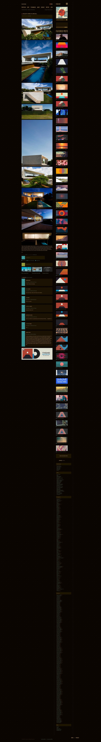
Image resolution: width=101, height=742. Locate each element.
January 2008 (59, 711)
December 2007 (59, 712)
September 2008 (59, 704)
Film (57, 523)
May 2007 (58, 716)
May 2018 (58, 604)
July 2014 (58, 643)
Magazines (58, 546)
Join (51, 7)
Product (58, 562)
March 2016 (58, 627)
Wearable (58, 586)
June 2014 (58, 644)
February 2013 (59, 658)
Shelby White (58, 468)
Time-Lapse (58, 577)
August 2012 (58, 663)
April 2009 (58, 698)
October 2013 (59, 651)
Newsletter (58, 553)
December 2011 (59, 670)
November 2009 (59, 692)
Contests (58, 512)
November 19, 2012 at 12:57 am (31, 316)
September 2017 (59, 611)
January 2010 (59, 690)
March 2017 (58, 616)
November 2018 (59, 601)
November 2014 (59, 640)
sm (26, 297)
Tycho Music (33, 7)
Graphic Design (59, 529)
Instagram (58, 536)
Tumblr (58, 579)
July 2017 (58, 613)
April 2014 (58, 646)
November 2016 (59, 620)
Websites (58, 588)
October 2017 (59, 610)
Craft (57, 514)
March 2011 (58, 678)
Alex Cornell (58, 467)
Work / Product (75, 737)
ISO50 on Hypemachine (60, 479)
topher (27, 323)
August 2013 (58, 653)
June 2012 (58, 665)
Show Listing (58, 571)
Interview (58, 538)
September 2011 (59, 673)
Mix (57, 549)
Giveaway (58, 528)
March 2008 (58, 709)
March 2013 (58, 657)
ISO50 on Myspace (59, 480)
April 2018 (58, 605)
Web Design (58, 587)
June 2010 (58, 686)
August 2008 (58, 705)
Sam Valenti (58, 469)
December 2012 (59, 660)
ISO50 (57, 541)
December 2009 (59, 691)
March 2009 (58, 699)
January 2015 (59, 638)
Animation (58, 501)
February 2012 (59, 668)
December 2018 (59, 600)
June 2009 (58, 696)
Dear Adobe (58, 515)
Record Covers (59, 567)
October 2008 (59, 703)
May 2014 (58, 645)
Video (57, 584)
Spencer (28, 306)
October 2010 (59, 682)
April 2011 (58, 677)
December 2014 (59, 639)
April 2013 (58, 656)
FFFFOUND (58, 477)
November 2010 (59, 681)
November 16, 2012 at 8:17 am (31, 282)
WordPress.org (59, 730)
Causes (58, 509)
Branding (58, 507)
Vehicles (58, 583)
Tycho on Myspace (59, 493)
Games (58, 526)
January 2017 (59, 618)
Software (58, 573)
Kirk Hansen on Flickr (60, 486)
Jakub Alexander (59, 466)
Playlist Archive (62, 20)
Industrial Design (59, 534)
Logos (57, 545)
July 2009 (58, 695)
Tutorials (58, 580)
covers (58, 513)
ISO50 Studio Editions (60, 484)
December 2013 (59, 649)
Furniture (58, 525)
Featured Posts (62, 31)
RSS (51, 4)
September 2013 (59, 652)
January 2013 (59, 659)
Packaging (58, 554)
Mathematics (58, 547)
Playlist (62, 4)
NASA (57, 552)
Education (58, 519)
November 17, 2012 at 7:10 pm (31, 308)
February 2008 (59, 710)
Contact (43, 7)
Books (57, 506)
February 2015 (59, 637)
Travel (57, 578)
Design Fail (58, 516)
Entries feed (58, 728)
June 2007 (58, 715)
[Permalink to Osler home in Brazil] (29, 13)
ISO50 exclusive (59, 542)
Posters (58, 559)
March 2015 (58, 636)
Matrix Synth (58, 488)
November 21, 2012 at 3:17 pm (31, 325)
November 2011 (59, 671)
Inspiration (58, 535)
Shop (28, 7)
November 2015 (59, 629)
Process (58, 561)
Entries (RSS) (43, 739)
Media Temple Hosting (62, 460)
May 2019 (58, 598)
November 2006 (59, 721)
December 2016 (59, 619)
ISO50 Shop (58, 483)
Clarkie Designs (59, 476)
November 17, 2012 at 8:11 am (31, 299)
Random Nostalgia (59, 566)
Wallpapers (58, 585)
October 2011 (58, 672)
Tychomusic (58, 494)
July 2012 (58, 664)
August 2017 (58, 612)
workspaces (58, 590)
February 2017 (59, 617)
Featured (58, 522)
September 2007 (59, 714)
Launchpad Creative (59, 487)
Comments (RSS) (49, 739)
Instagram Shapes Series (48, 9)
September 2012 (59, 662)
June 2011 (58, 675)
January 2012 (59, 669)
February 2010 (59, 689)
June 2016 (58, 624)
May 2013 (58, 655)
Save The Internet (59, 492)
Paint (57, 555)
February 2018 (59, 607)
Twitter (47, 7)
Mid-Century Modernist (60, 490)
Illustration (58, 533)
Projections (58, 564)
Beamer (58, 470)
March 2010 (58, 688)
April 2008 (58, 708)
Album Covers (59, 500)
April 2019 (58, 599)
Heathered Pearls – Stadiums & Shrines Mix (28, 9)
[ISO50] (25, 4)
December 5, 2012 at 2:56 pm (31, 334)
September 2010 (59, 683)
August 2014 (58, 642)
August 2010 (58, 684)
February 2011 (59, 679)
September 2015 (59, 631)
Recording (58, 568)
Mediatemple (58, 489)
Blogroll (58, 505)
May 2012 (58, 666)
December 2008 (59, 701)
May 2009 (58, 697)
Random (58, 565)
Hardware (58, 532)
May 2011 (58, 676)
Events (58, 520)
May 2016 (58, 625)
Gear (57, 527)
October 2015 (59, 630)
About (38, 7)
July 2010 (58, 685)
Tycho (57, 581)
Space (57, 574)
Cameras (58, 508)
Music (57, 551)
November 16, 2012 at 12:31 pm (31, 290)
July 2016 (58, 623)
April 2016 (58, 626)
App (57, 502)
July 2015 (58, 633)
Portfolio (24, 7)
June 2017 (58, 614)
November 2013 (59, 650)
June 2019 (58, 597)
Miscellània (58, 548)
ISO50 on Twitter (59, 481)
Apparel (58, 503)
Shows (58, 572)
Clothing (58, 510)
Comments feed (59, 729)
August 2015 (58, 632)
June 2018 (58, 603)
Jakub (26, 254)
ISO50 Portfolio (59, 482)
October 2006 (59, 722)
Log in (57, 727)
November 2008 (59, 702)
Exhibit (58, 521)
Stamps (58, 575)
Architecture (35, 254)
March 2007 (58, 718)
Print (57, 560)
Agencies (58, 499)
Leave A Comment (29, 277)
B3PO (57, 475)
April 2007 (58, 717)
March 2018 (58, 606)
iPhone (58, 540)
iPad (57, 539)
